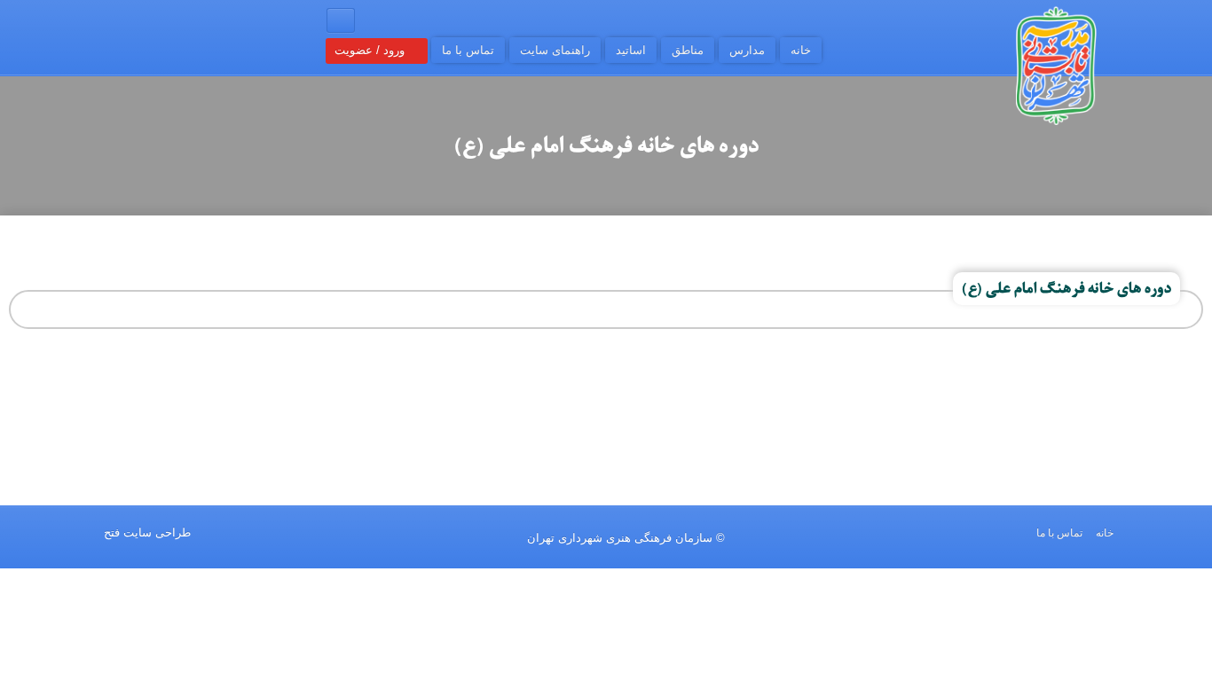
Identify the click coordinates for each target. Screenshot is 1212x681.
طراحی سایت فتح (147, 532)
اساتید (631, 50)
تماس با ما (468, 50)
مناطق (688, 50)
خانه (801, 50)
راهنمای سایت (555, 50)
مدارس (747, 50)
